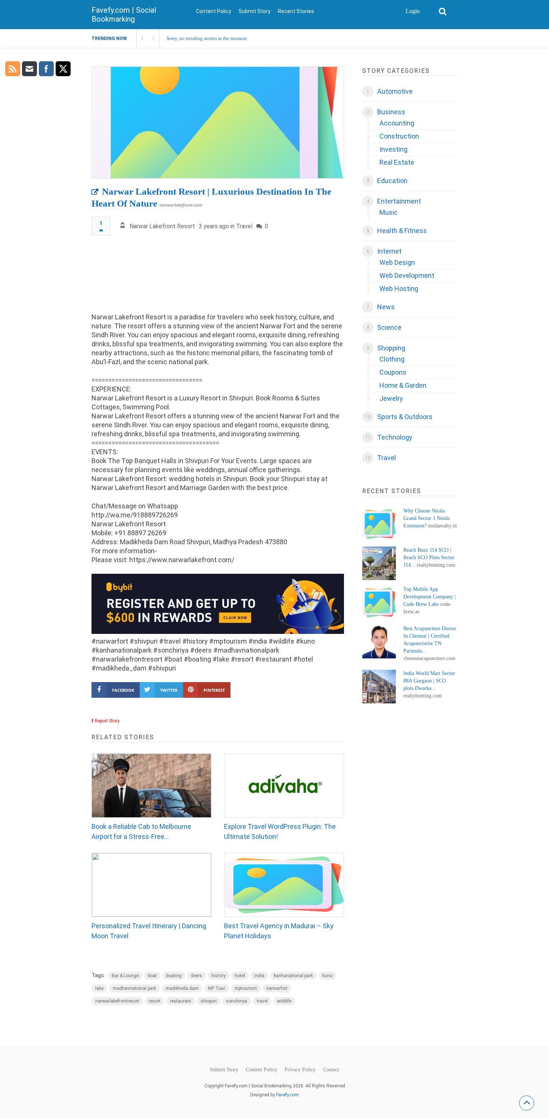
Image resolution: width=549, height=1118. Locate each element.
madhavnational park (134, 988)
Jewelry (391, 398)
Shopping (391, 348)
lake (99, 988)
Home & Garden (403, 385)
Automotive (395, 91)
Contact (331, 1069)
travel (262, 1001)
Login (413, 11)
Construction (399, 136)
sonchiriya (236, 1001)
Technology (394, 437)
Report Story (107, 721)
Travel (244, 226)
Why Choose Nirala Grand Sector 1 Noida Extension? (426, 518)
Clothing (391, 359)
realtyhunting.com (436, 565)
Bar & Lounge (125, 975)
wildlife (284, 1001)
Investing (393, 149)
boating (174, 975)
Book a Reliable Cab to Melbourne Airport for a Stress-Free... (141, 831)
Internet (389, 251)
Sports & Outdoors (404, 417)
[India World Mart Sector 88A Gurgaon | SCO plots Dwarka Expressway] (379, 686)
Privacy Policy (300, 1069)
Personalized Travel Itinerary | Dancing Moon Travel (149, 931)
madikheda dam (182, 988)
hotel (240, 975)
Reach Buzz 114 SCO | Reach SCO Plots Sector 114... (429, 557)
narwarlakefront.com (180, 205)
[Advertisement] (218, 278)
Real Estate (396, 162)
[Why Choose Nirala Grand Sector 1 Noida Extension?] (379, 524)
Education (392, 181)
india (259, 975)
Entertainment (399, 201)
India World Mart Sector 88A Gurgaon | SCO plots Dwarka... (429, 681)
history (218, 975)
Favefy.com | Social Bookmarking (124, 15)
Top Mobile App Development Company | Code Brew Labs (429, 596)
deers (196, 975)
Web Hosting (398, 288)
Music (388, 212)
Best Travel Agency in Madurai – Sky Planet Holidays (279, 931)
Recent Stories (296, 11)
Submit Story (254, 11)
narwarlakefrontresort (117, 1001)
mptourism (246, 988)
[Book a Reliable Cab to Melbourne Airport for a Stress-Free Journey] (151, 785)
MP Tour (216, 988)
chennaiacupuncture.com (429, 658)
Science (389, 327)
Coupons (392, 372)
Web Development (406, 275)
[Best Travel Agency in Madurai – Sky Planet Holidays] (284, 885)
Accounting (396, 123)
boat (152, 975)
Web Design (397, 262)
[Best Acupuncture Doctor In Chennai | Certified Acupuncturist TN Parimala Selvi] (379, 642)
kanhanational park (293, 975)
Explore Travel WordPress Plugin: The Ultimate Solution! (280, 831)
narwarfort (277, 988)
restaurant (180, 1001)
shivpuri (209, 1001)
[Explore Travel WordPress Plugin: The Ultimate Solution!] (284, 785)
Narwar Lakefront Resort (162, 226)
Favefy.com (287, 1094)
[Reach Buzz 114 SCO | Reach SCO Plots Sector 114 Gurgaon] (379, 563)
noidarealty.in (442, 526)
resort (155, 1001)
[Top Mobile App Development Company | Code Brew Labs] (379, 602)
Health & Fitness (402, 231)
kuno (327, 975)
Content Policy (213, 11)
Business (391, 112)
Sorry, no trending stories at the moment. (207, 38)
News (386, 307)
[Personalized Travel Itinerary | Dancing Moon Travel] (151, 885)
